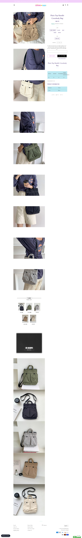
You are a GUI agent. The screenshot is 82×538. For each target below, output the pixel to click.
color (57, 28)
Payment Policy (16, 529)
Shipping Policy (16, 530)
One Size (57, 38)
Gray (63, 30)
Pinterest (45, 525)
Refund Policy (30, 527)
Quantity (54, 42)
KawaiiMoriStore (65, 528)
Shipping (53, 24)
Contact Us (30, 530)
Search (14, 525)
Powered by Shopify (65, 530)
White (59, 32)
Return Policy (30, 525)
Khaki (55, 32)
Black (58, 30)
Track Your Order (31, 529)
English (65, 526)
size (57, 36)
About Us (15, 527)
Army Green (52, 30)
